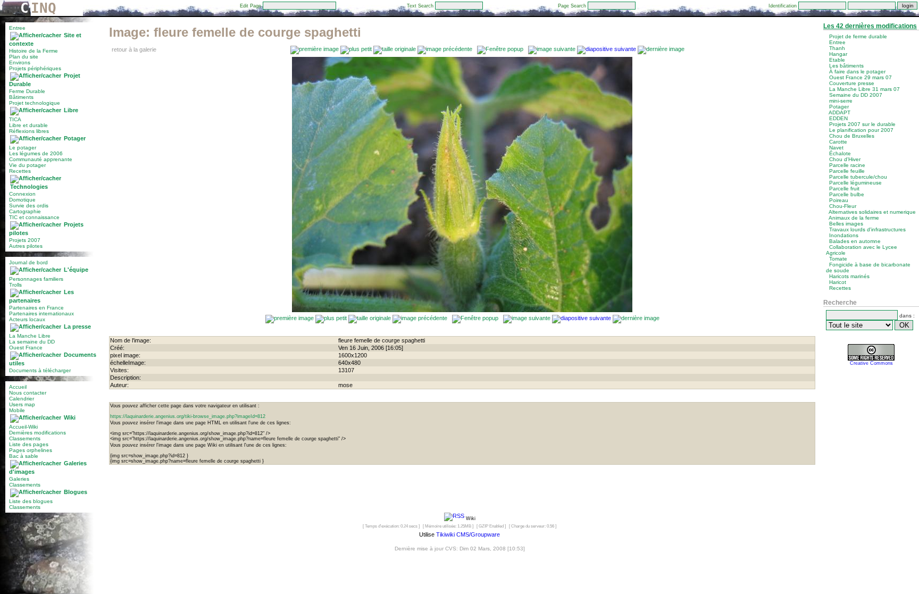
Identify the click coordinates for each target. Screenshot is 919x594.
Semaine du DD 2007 (855, 95)
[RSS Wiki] (454, 518)
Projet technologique (34, 103)
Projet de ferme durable (858, 36)
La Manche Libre (30, 336)
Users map (22, 404)
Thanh (837, 48)
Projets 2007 (24, 240)
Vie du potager (27, 165)
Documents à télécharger (40, 370)
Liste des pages (28, 444)
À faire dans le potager (857, 71)
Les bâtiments (846, 66)
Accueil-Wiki (23, 427)
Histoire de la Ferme (33, 51)
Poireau (838, 200)
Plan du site (23, 57)
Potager (75, 138)
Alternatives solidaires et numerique (872, 212)
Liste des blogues (31, 501)
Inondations (843, 235)
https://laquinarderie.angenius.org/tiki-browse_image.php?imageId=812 (187, 416)
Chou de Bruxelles (851, 136)
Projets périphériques (35, 68)
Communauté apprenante (40, 159)
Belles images (846, 224)
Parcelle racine (847, 165)
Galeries (19, 479)
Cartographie (25, 211)
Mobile (17, 410)
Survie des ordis (28, 205)
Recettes (20, 171)
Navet (836, 147)
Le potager (22, 147)
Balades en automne (855, 241)
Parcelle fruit (844, 188)
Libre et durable (28, 125)
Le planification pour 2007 (861, 130)
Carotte (838, 142)
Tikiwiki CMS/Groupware (468, 534)
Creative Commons (871, 363)
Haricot (837, 282)
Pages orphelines (30, 450)
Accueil (18, 387)
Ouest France (26, 347)
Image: (235, 32)
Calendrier (21, 398)
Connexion (22, 194)
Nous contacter (27, 393)
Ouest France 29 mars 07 (860, 77)
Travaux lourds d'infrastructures (867, 229)
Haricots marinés (849, 276)
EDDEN (838, 118)
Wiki (70, 417)
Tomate (838, 259)
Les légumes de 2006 (36, 153)
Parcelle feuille (847, 171)
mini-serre (841, 101)
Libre (71, 110)
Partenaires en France (36, 308)
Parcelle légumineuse (855, 183)
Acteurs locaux (27, 319)
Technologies (29, 186)
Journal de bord (28, 262)
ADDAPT (839, 112)
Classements (24, 438)
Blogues (75, 492)
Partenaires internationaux (41, 313)
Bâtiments (21, 97)
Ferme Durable (27, 91)
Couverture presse (851, 83)
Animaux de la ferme (854, 218)
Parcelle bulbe (846, 194)
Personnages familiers (36, 279)
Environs (19, 62)
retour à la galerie (134, 49)
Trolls (15, 285)
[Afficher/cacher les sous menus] (35, 35)
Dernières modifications (37, 433)
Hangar (838, 54)
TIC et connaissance (34, 217)
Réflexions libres (29, 131)
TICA (15, 119)
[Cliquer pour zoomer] (462, 310)
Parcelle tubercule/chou (858, 177)
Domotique (22, 200)
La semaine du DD (32, 342)
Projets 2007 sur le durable (862, 124)
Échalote (840, 153)
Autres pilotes (26, 246)
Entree (17, 28)
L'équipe (76, 269)
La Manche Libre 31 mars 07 (864, 89)
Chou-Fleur (842, 206)
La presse (77, 326)
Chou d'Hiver (844, 159)
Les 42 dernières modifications (870, 26)
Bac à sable (23, 456)
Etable (837, 60)
